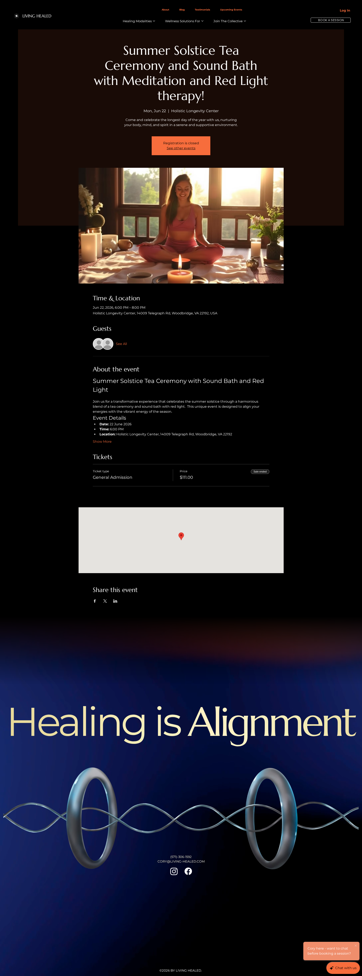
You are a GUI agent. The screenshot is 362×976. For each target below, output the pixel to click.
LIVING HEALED (36, 16)
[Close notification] (355, 946)
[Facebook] (188, 871)
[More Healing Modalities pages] (154, 21)
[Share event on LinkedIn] (115, 601)
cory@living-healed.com (181, 861)
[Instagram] (174, 871)
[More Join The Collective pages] (245, 21)
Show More (102, 442)
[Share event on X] (105, 601)
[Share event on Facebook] (95, 601)
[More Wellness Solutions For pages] (202, 21)
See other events (181, 148)
